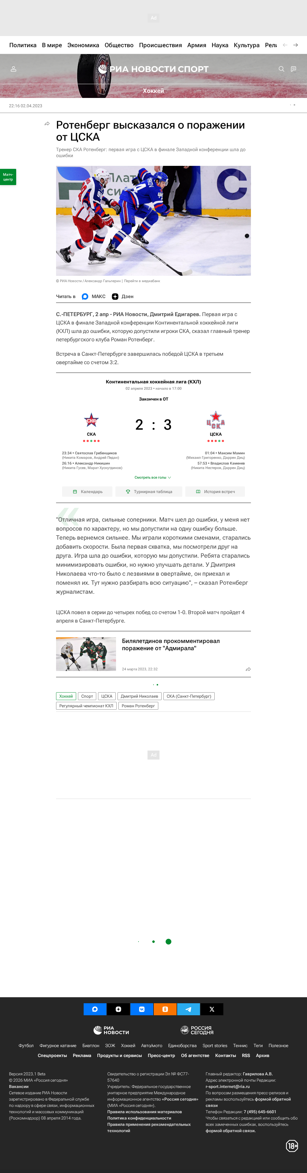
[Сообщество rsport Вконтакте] (141, 1009)
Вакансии (18, 1086)
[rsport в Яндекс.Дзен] (118, 1009)
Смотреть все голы (150, 477)
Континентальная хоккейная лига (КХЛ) (153, 382)
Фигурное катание (58, 1045)
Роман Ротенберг (138, 705)
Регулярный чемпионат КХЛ (86, 705)
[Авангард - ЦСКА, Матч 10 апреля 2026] (212, 441)
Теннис (240, 1045)
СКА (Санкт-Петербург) (189, 696)
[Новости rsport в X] (212, 1009)
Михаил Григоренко (204, 457)
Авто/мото (151, 1045)
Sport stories (215, 1045)
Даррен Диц (233, 457)
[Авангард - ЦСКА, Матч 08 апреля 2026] (208, 441)
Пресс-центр (161, 1055)
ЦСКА (106, 696)
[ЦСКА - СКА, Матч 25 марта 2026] (88, 441)
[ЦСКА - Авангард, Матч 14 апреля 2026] (219, 441)
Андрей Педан (106, 457)
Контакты (225, 1055)
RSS (246, 1055)
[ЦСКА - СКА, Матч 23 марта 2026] (84, 441)
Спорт (87, 696)
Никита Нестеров (206, 468)
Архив (262, 1055)
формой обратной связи (230, 1130)
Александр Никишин (92, 463)
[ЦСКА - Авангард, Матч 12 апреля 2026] (216, 441)
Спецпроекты (52, 1055)
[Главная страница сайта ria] (133, 69)
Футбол (26, 1045)
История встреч (219, 491)
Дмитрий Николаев (139, 696)
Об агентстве (195, 1055)
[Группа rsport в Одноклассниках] (165, 1009)
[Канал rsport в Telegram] (188, 1009)
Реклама (82, 1055)
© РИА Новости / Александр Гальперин (88, 281)
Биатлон (90, 1045)
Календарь (92, 491)
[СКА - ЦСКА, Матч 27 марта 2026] (91, 441)
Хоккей (66, 696)
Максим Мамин (231, 453)
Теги (258, 1045)
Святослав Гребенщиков (96, 453)
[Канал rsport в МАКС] (95, 1009)
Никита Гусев (74, 468)
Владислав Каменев (227, 463)
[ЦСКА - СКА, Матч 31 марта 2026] (98, 441)
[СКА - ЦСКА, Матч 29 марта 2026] (95, 441)
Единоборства (182, 1045)
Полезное (278, 1045)
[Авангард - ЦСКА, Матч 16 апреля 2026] (223, 441)
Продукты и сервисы (119, 1055)
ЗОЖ (110, 1045)
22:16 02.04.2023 (25, 105)
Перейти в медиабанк (142, 281)
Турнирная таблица (153, 491)
